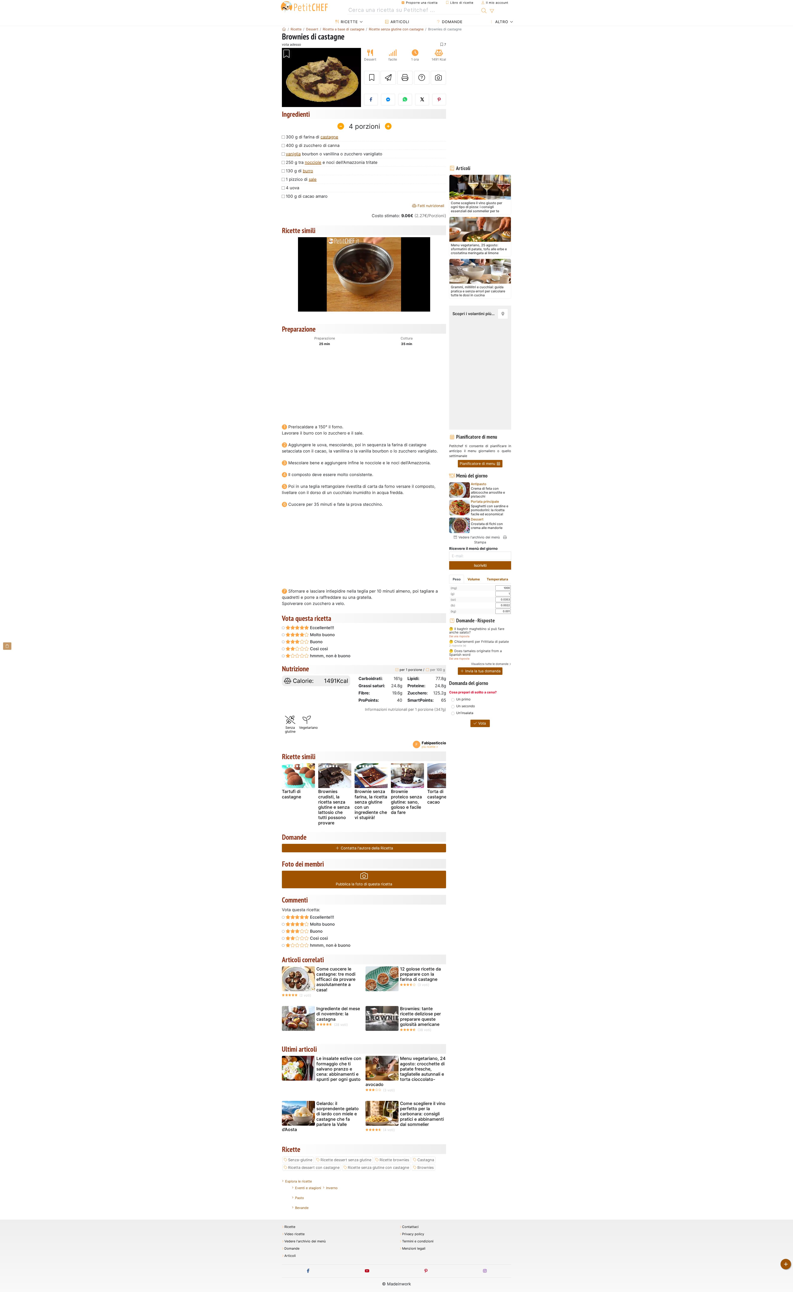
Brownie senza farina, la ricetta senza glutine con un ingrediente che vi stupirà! (371, 804)
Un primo (463, 699)
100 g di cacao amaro (307, 196)
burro (308, 170)
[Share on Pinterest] (439, 99)
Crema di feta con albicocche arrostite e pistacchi (488, 492)
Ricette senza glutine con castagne (378, 1167)
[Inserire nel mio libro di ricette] (371, 78)
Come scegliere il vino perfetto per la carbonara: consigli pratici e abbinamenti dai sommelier (422, 1114)
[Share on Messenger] (388, 99)
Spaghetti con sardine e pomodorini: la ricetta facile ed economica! (489, 510)
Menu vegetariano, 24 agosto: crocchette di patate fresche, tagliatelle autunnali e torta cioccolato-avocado (406, 1071)
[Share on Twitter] (422, 99)
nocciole (313, 162)
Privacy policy (413, 1234)
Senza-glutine (300, 1160)
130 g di (299, 170)
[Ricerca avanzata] (492, 11)
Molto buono (322, 634)
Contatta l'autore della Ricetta (366, 848)
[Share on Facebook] (371, 99)
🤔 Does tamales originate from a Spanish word (475, 652)
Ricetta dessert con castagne (314, 1167)
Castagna (425, 1160)
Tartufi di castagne (291, 794)
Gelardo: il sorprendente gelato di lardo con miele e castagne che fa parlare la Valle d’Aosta (320, 1116)
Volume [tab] (474, 579)
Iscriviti (480, 565)
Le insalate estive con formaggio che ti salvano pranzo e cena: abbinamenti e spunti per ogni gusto (338, 1069)
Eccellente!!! (321, 627)
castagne (329, 137)
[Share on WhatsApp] (405, 99)
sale (313, 179)
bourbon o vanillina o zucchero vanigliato (334, 153)
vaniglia (293, 153)
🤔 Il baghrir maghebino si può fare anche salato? (476, 630)
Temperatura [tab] (497, 579)
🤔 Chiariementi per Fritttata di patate (479, 642)
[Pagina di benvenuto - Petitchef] (284, 29)
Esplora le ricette (298, 1181)
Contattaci (410, 1227)
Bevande (302, 1208)
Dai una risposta (459, 636)
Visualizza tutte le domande (489, 664)
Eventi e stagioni (308, 1188)
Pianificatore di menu (478, 463)
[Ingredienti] (7, 646)
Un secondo (465, 706)
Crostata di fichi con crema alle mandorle (487, 526)
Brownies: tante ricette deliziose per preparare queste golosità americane (420, 1016)
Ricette (349, 22)
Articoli (399, 22)
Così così (318, 648)
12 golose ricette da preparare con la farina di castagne (420, 974)
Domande (452, 22)
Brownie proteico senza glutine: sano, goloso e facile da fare (406, 802)
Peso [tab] (457, 579)
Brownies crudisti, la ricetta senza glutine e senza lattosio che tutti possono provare (334, 807)
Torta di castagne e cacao (438, 796)
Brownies (425, 1167)
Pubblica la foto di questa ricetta (364, 884)
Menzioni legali (413, 1248)
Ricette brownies (394, 1160)
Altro (501, 22)
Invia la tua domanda (482, 671)
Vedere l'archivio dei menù (478, 537)
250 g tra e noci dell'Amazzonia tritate (332, 162)
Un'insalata (464, 713)
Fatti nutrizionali (430, 206)
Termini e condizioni (417, 1241)
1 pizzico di (301, 179)
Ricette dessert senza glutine (346, 1160)
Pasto (299, 1198)
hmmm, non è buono (329, 655)
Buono (316, 641)
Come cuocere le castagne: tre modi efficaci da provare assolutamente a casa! (335, 979)
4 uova (292, 187)
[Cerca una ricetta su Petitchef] (484, 10)
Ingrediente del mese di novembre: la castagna (338, 1014)
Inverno (332, 1188)
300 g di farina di (312, 137)
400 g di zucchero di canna (313, 145)
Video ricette (294, 1234)
